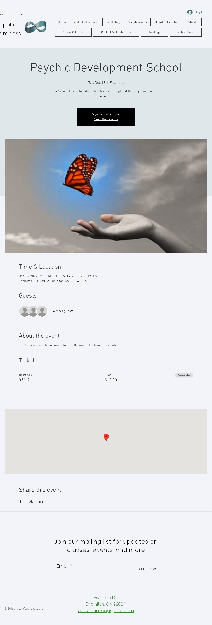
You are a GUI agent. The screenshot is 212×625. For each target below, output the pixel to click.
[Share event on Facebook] (21, 501)
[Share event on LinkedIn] (41, 501)
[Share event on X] (31, 501)
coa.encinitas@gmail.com (106, 610)
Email (63, 566)
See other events (106, 119)
